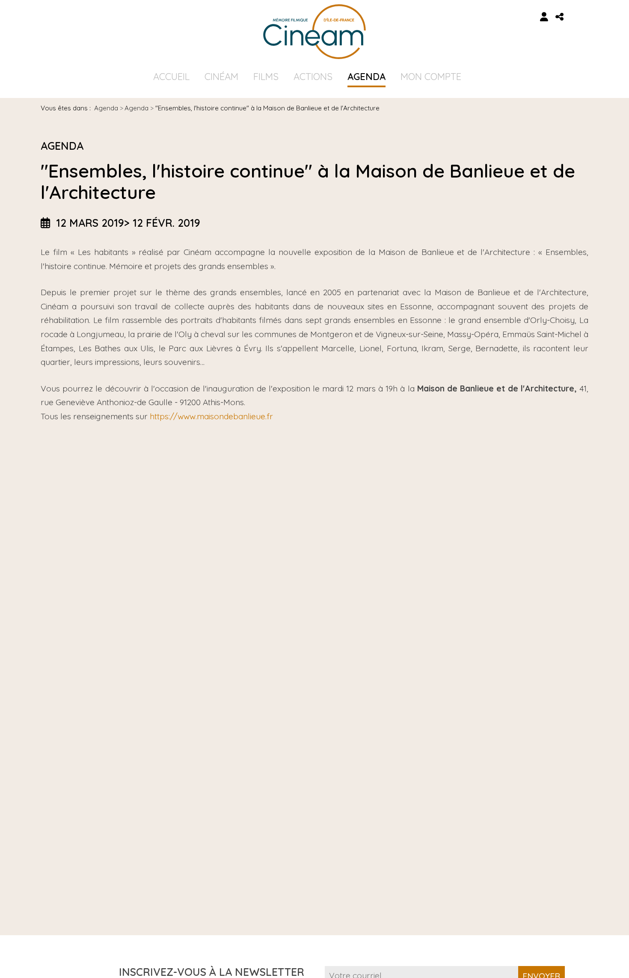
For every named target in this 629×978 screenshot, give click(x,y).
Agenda (366, 77)
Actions (313, 77)
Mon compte (431, 77)
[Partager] (559, 17)
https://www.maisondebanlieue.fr (211, 416)
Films (266, 77)
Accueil (171, 77)
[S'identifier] (544, 17)
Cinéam (221, 77)
